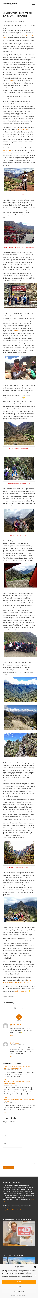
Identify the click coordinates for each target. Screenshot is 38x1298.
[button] (35, 1266)
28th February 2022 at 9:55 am (11, 1069)
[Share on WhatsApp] (23, 1008)
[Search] (28, 3)
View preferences (19, 1291)
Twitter (9, 1210)
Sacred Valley (7, 150)
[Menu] (32, 3)
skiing (26, 1197)
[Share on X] (15, 1008)
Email (5, 1135)
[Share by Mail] (31, 1008)
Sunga (4, 1210)
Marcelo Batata (22, 130)
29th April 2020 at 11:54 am (10, 1085)
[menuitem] (28, 3)
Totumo (14, 1210)
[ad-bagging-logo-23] (16, 3)
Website (5, 1143)
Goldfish (19, 1210)
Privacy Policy (14, 1295)
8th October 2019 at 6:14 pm (10, 1102)
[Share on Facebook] (7, 1008)
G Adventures (17, 331)
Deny (19, 1286)
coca (11, 81)
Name (5, 1127)
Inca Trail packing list (21, 991)
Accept (19, 1281)
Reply (11, 1035)
